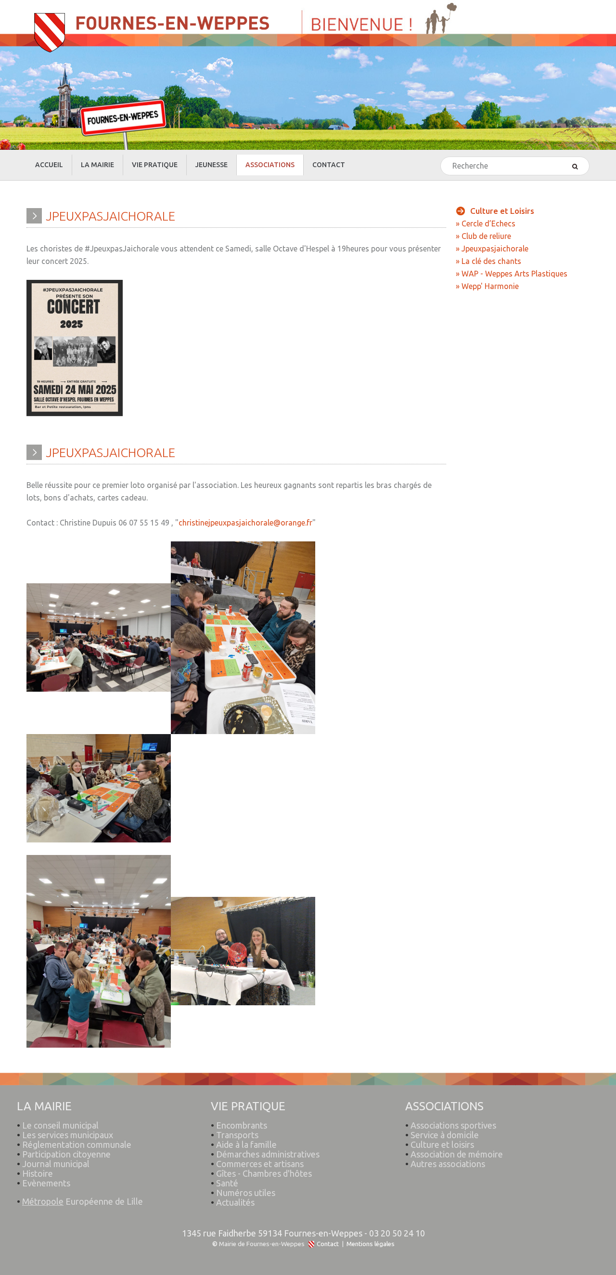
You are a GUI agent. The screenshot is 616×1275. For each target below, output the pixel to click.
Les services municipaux (65, 1135)
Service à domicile (445, 1135)
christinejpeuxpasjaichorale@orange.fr (245, 522)
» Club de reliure (483, 236)
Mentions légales (370, 1244)
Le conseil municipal (60, 1125)
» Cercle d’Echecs (485, 223)
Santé (227, 1183)
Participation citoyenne (66, 1154)
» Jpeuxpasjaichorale (492, 248)
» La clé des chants (488, 261)
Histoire (37, 1173)
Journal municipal (56, 1164)
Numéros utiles (245, 1192)
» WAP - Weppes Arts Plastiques (511, 273)
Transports (237, 1135)
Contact (328, 1244)
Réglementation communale (76, 1144)
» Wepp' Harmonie (487, 286)
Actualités (235, 1202)
